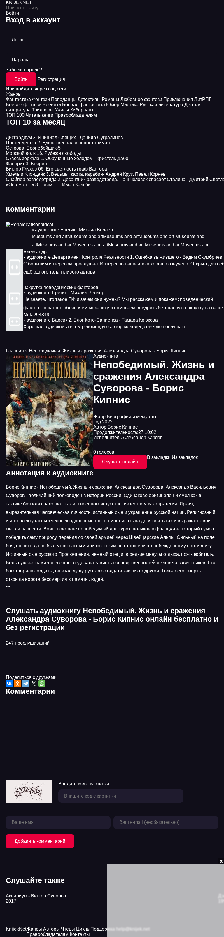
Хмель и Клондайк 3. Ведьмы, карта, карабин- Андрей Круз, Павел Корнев (86, 174)
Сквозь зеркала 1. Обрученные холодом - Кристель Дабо (67, 158)
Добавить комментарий (40, 841)
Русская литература (161, 104)
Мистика (129, 104)
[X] (33, 683)
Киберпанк (81, 109)
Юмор (112, 104)
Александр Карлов (143, 437)
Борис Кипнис (123, 427)
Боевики (52, 104)
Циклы (83, 929)
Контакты (80, 934)
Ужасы (62, 109)
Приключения (178, 99)
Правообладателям (76, 115)
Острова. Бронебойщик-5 (33, 147)
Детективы (89, 99)
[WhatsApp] (42, 683)
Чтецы (68, 929)
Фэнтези (41, 99)
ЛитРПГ (202, 99)
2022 (107, 421)
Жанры (14, 94)
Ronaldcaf (42, 224)
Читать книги (39, 115)
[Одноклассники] (17, 683)
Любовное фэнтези (141, 99)
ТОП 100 (15, 115)
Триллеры (43, 109)
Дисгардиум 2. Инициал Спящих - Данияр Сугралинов (64, 137)
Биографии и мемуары (131, 416)
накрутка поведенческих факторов (60, 287)
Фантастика (18, 99)
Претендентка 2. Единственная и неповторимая (58, 142)
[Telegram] (25, 683)
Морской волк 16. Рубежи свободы (43, 153)
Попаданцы (63, 99)
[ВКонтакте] (9, 683)
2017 (11, 901)
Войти (21, 79)
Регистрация (51, 79)
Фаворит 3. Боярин (26, 163)
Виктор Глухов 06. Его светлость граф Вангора (56, 168)
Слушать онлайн (120, 461)
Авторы (51, 929)
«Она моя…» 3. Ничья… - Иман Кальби (48, 184)
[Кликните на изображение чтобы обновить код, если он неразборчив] (29, 792)
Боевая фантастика (83, 104)
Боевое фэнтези (23, 104)
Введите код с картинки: (84, 783)
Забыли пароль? (24, 69)
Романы (110, 99)
